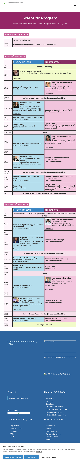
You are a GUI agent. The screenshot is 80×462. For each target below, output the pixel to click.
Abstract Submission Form (56, 415)
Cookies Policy (52, 437)
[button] (75, 6)
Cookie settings (49, 457)
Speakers (50, 404)
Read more (17, 79)
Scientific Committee (54, 407)
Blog (12, 437)
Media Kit (50, 428)
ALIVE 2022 (50, 439)
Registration (14, 426)
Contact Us (50, 426)
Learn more (39, 451)
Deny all (31, 457)
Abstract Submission (54, 412)
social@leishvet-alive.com (19, 398)
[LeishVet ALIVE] (14, 6)
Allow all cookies (13, 457)
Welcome (50, 398)
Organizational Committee (56, 409)
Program (49, 401)
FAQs (12, 434)
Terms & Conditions (53, 434)
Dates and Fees (16, 428)
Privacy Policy (51, 431)
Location (13, 431)
